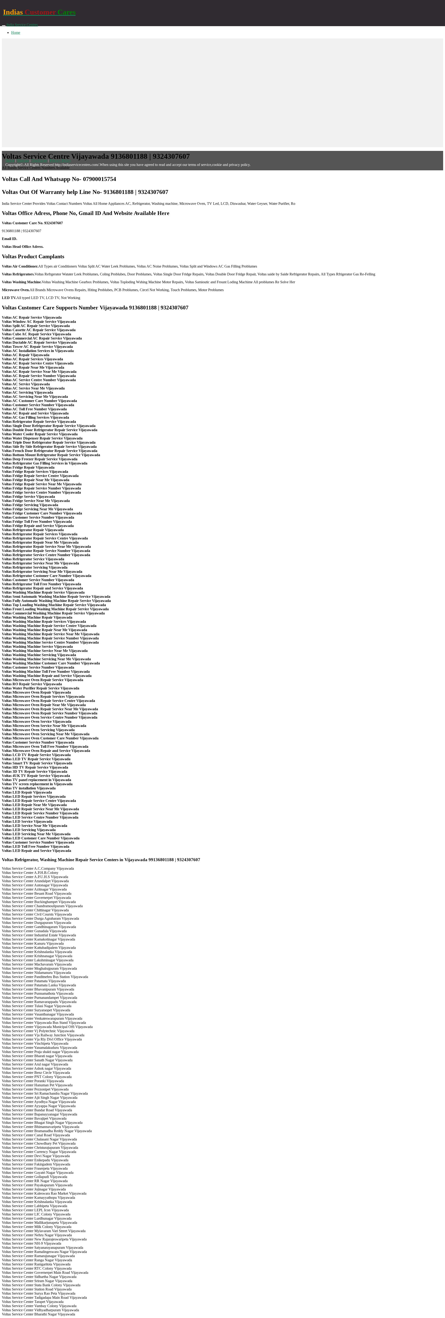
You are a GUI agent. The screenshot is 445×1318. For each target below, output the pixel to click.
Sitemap (23, 160)
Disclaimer (39, 160)
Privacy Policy (60, 160)
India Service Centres (22, 25)
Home (15, 32)
